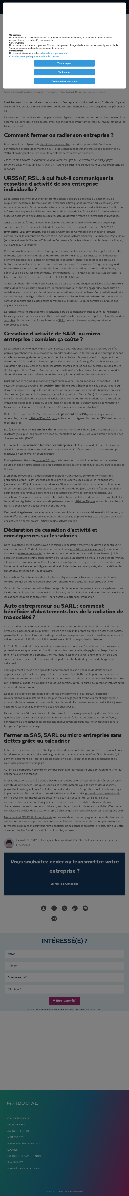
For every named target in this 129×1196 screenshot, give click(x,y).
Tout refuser (64, 72)
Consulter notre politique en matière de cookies (34, 56)
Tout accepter (64, 63)
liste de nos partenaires (54, 53)
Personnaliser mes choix (64, 81)
